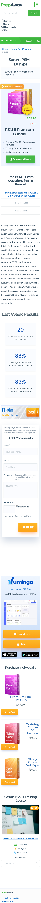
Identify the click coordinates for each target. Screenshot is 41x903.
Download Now (21, 159)
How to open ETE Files (20, 589)
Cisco (39, 41)
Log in (6, 24)
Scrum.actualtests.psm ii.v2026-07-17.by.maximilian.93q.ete (21, 194)
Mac (23, 644)
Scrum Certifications (21, 49)
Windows (23, 634)
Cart (6, 30)
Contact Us (14, 898)
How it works (10, 27)
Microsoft (28, 41)
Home (5, 49)
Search (34, 13)
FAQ (6, 898)
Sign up (7, 21)
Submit (27, 527)
